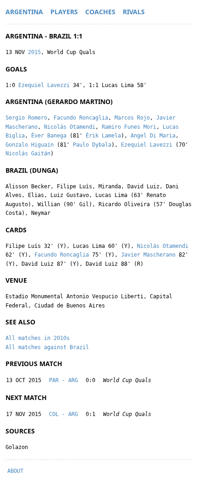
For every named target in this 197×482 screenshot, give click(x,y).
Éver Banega (48, 135)
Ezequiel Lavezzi (44, 85)
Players (64, 11)
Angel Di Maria (153, 135)
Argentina (24, 11)
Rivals (134, 11)
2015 (34, 52)
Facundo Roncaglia (81, 118)
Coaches (100, 11)
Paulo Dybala (92, 145)
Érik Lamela (103, 135)
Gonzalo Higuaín (29, 145)
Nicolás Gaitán (27, 153)
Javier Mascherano (148, 255)
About (15, 471)
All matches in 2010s (37, 338)
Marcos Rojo (132, 118)
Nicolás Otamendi (69, 127)
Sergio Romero (26, 118)
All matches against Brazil (47, 347)
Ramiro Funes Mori (129, 127)
